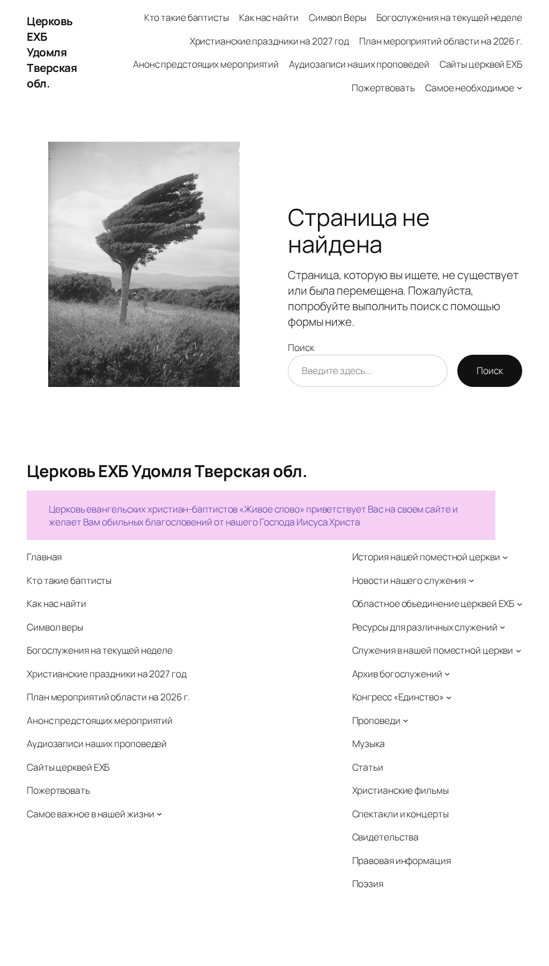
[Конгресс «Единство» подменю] (448, 696)
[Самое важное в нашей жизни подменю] (159, 813)
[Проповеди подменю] (405, 720)
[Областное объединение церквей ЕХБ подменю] (519, 603)
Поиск (301, 347)
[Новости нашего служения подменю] (471, 580)
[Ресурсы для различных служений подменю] (502, 627)
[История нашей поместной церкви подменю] (505, 556)
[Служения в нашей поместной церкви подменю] (518, 650)
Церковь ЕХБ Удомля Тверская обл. (52, 52)
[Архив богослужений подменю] (447, 673)
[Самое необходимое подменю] (519, 87)
